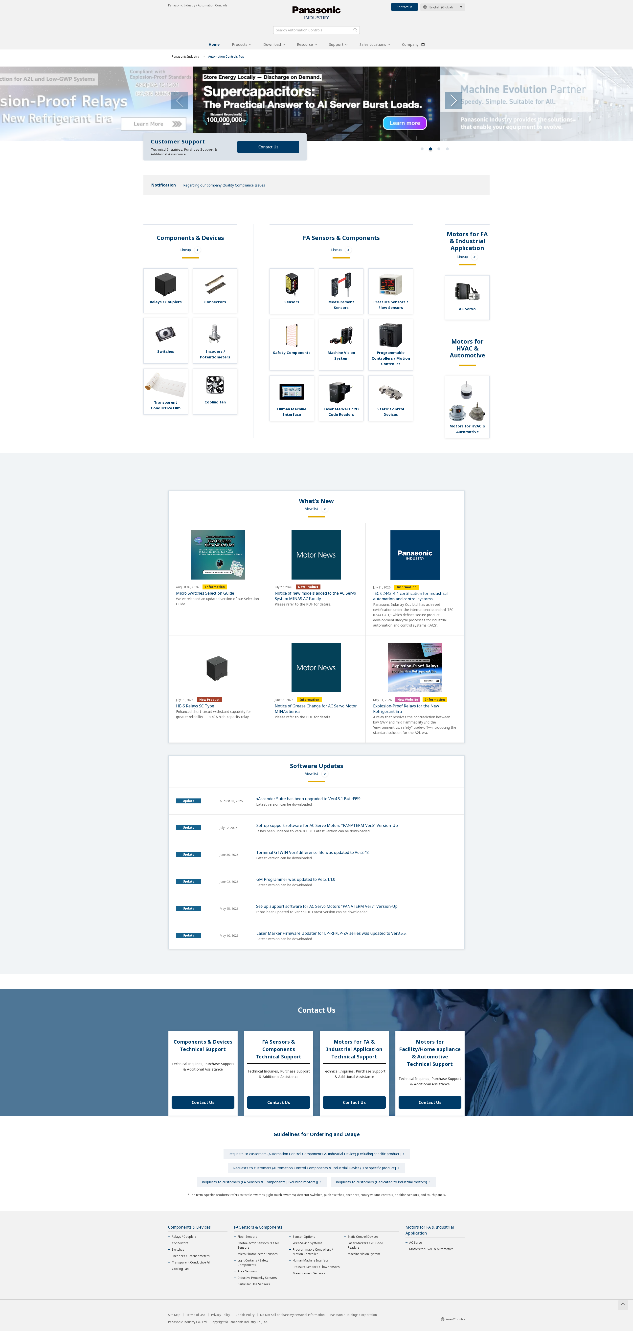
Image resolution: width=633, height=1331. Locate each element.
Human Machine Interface (311, 1260)
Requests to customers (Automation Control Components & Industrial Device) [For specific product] (314, 1168)
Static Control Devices (363, 1237)
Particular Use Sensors (254, 1284)
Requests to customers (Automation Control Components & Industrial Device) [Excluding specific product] (314, 1153)
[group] (316, 104)
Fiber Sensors (247, 1237)
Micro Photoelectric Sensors (258, 1254)
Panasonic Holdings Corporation (353, 1314)
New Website (407, 700)
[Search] (355, 29)
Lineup (185, 249)
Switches (178, 1249)
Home (214, 44)
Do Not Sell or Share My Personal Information (292, 1314)
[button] (422, 148)
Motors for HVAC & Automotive (431, 1249)
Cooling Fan (180, 1269)
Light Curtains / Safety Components (253, 1262)
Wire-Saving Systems (307, 1243)
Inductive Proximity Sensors (257, 1278)
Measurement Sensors (309, 1273)
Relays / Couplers (184, 1237)
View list (311, 508)
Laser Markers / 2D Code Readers (365, 1245)
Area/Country (455, 1319)
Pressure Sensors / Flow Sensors (316, 1267)
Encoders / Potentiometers (191, 1256)
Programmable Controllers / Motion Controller (313, 1251)
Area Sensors (247, 1271)
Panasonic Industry (185, 56)
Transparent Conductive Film (192, 1262)
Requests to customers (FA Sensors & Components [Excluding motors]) (260, 1182)
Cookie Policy (245, 1314)
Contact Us (404, 7)
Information (215, 587)
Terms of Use (195, 1314)
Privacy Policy (220, 1314)
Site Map (174, 1314)
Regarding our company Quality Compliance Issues (224, 185)
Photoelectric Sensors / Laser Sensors (258, 1245)
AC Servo (415, 1242)
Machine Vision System (364, 1254)
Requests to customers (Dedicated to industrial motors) (381, 1182)
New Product (308, 587)
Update (188, 801)
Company (410, 44)
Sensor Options (304, 1237)
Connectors (180, 1243)
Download (272, 44)
